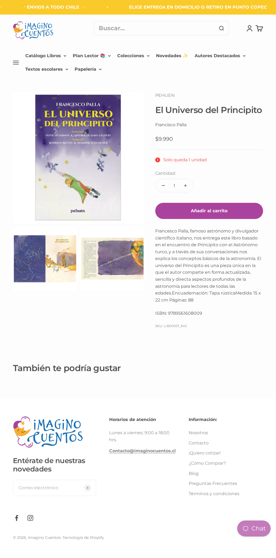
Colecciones (130, 55)
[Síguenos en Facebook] (16, 518)
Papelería (85, 68)
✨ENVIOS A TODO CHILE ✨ (49, 7)
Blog (194, 473)
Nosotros (198, 432)
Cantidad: (165, 173)
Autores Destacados (217, 55)
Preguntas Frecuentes (213, 483)
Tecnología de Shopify (83, 537)
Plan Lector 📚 (89, 55)
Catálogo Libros (43, 55)
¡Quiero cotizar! (205, 453)
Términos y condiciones (214, 493)
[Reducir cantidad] (163, 185)
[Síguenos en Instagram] (30, 518)
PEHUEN (165, 95)
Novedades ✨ (172, 55)
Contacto (199, 443)
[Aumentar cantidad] (185, 185)
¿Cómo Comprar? (207, 463)
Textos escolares (44, 68)
